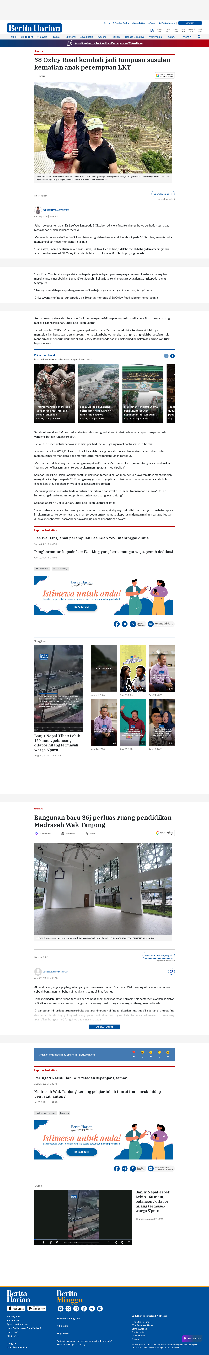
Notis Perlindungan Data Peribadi (24, 1328)
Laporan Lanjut (104, 1027)
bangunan (64, 1113)
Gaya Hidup (86, 36)
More (186, 36)
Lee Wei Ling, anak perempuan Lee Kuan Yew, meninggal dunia (91, 538)
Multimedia (155, 36)
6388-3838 (62, 1325)
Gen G (171, 36)
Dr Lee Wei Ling (60, 568)
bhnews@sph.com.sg (74, 1344)
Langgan (190, 22)
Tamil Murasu (138, 1335)
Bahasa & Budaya (135, 36)
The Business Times (142, 1325)
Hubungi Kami (14, 1316)
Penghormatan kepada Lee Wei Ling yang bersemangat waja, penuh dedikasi (103, 551)
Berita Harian (138, 1332)
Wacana (101, 36)
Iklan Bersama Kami (17, 1347)
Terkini (13, 36)
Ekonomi (71, 36)
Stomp (135, 1339)
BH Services (13, 1336)
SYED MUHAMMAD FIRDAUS (56, 210)
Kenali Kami (13, 1320)
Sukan (116, 36)
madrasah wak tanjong (45, 1113)
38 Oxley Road (42, 568)
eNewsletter (138, 23)
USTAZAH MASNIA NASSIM (55, 972)
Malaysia (42, 36)
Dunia (56, 36)
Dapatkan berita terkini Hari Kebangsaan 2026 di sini (108, 43)
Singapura (27, 36)
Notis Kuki (12, 1332)
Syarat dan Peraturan (17, 1324)
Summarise (46, 833)
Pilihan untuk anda (45, 354)
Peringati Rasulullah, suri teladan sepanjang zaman (81, 1078)
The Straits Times (141, 1321)
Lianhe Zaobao (139, 1328)
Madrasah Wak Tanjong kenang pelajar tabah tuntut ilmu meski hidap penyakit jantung (97, 1094)
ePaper (152, 23)
